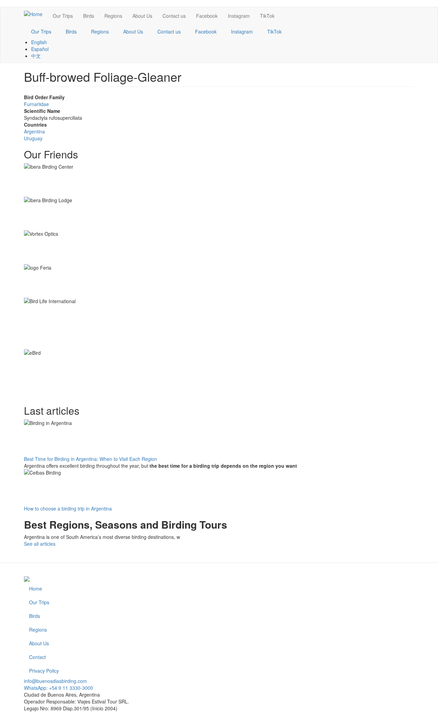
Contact (37, 657)
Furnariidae (36, 104)
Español (40, 49)
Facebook (207, 15)
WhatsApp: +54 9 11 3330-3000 (58, 687)
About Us (142, 15)
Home (35, 588)
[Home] (36, 13)
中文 (36, 55)
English (39, 42)
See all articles (39, 543)
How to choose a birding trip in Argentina (68, 508)
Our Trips (63, 15)
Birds (88, 15)
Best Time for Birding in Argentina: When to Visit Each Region (90, 458)
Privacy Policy (44, 670)
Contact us (174, 15)
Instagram (239, 15)
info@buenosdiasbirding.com (55, 680)
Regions (113, 15)
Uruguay (33, 138)
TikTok (267, 15)
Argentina (34, 131)
